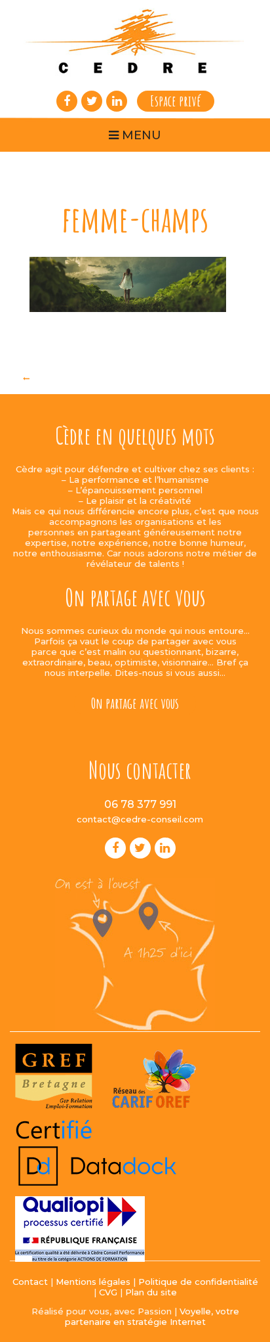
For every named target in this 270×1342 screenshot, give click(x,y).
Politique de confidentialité (198, 1281)
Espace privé (175, 101)
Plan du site (151, 1292)
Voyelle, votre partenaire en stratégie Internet (152, 1316)
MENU (140, 135)
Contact (30, 1281)
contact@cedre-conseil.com (140, 819)
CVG (108, 1292)
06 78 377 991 (140, 804)
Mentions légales (93, 1281)
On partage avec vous (135, 703)
